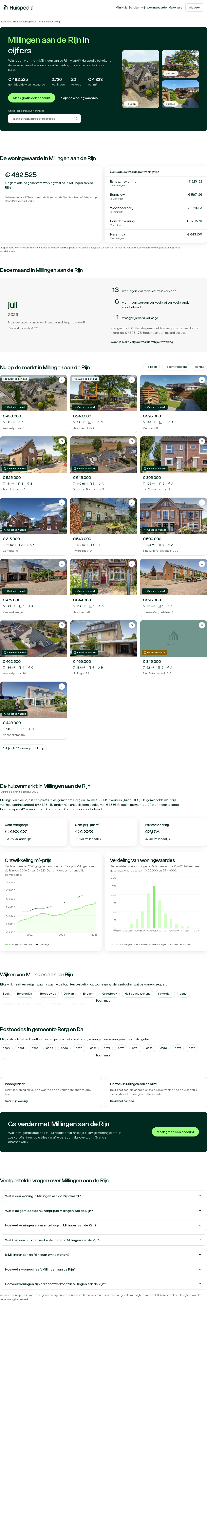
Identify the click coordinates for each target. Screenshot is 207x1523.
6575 (149, 1048)
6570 (79, 1048)
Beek (6, 993)
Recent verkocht (176, 367)
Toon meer (103, 1000)
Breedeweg (48, 993)
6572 (107, 1048)
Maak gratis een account (31, 98)
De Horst (69, 993)
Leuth (183, 993)
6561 (21, 1048)
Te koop (151, 367)
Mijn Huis (121, 7)
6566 (64, 1048)
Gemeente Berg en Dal (25, 21)
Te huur (199, 367)
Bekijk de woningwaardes (78, 98)
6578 (192, 1048)
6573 (121, 1048)
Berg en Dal (82, 800)
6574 (135, 1048)
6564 (49, 1048)
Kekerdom (165, 993)
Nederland (6, 21)
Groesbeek (109, 993)
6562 (35, 1048)
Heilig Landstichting (138, 993)
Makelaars (175, 7)
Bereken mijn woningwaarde (148, 7)
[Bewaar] (62, 380)
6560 (6, 1048)
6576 (163, 1048)
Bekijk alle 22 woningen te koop (23, 748)
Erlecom (88, 993)
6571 (93, 1048)
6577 (178, 1048)
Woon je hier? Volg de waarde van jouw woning (141, 342)
